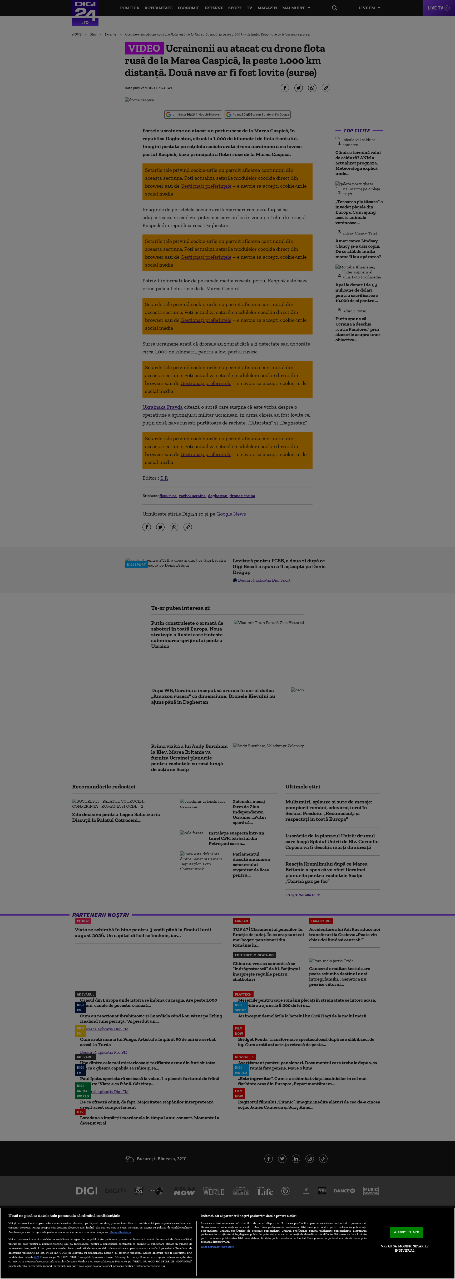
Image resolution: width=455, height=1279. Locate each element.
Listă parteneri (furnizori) (217, 1246)
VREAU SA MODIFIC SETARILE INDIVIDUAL (405, 1248)
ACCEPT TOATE (406, 1232)
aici (36, 1257)
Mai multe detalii (120, 1232)
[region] (227, 1243)
